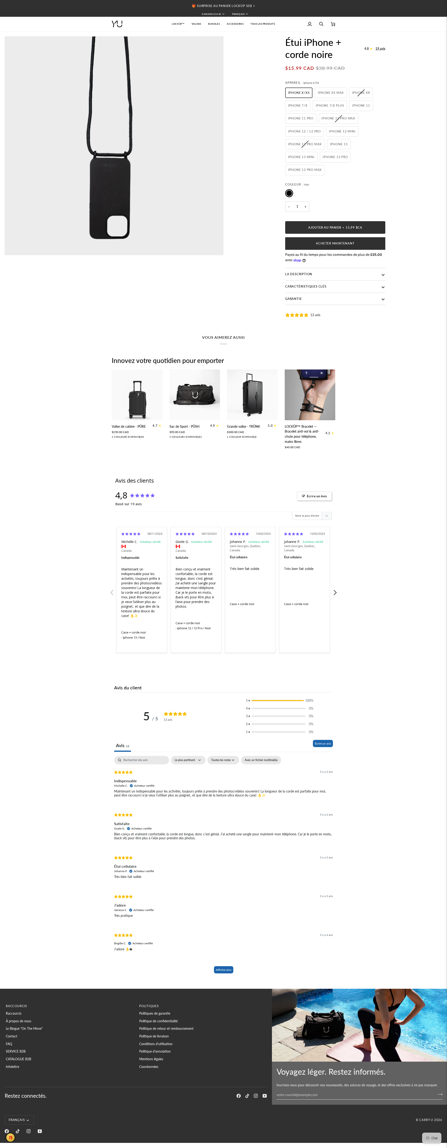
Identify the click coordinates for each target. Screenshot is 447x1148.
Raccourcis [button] (16, 1006)
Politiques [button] (149, 1006)
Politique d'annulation (155, 1051)
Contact (11, 1036)
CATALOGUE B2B (18, 1059)
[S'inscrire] (438, 1094)
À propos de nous (18, 1021)
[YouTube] (265, 1096)
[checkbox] (261, 760)
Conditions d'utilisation (156, 1044)
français (238, 14)
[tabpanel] (223, 867)
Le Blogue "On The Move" (24, 1028)
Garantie (293, 299)
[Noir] (114, 438)
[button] (196, 24)
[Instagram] (256, 1096)
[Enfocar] (13, 246)
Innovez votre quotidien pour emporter (168, 360)
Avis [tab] (122, 745)
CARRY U (426, 1120)
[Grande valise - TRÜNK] (252, 394)
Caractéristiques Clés (305, 286)
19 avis (380, 48)
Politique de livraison (154, 1036)
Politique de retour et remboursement (166, 1028)
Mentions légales (151, 1059)
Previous (111, 590)
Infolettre (12, 1067)
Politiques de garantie (154, 1013)
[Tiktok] (247, 1096)
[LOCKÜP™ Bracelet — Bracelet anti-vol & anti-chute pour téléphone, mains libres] (310, 394)
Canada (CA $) (211, 14)
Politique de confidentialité (158, 1021)
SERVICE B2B (16, 1051)
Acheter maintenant (335, 243)
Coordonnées (148, 1067)
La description (298, 274)
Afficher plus (223, 970)
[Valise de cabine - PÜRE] (137, 394)
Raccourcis (13, 1013)
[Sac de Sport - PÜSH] (194, 394)
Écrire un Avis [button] (317, 496)
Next (335, 590)
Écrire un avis (323, 743)
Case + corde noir (133, 632)
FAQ (9, 1044)
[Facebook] (239, 1096)
